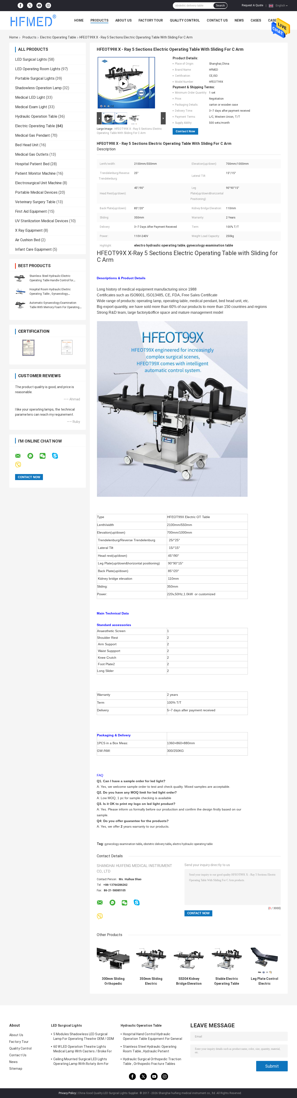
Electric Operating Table (58, 37)
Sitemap (15, 1068)
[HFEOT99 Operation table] (123, 83)
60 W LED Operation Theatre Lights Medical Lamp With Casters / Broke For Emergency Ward (82, 1049)
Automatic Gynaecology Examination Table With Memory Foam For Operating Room (54, 307)
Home (79, 20)
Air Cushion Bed (27, 240)
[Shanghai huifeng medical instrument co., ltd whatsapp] (33, 456)
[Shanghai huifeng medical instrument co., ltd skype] (58, 455)
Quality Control (185, 20)
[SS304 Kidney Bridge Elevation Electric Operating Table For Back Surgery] (188, 958)
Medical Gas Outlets (31, 154)
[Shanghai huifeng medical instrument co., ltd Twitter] (29, 5)
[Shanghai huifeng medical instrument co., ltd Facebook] (20, 6)
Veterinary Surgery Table (35, 202)
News (239, 20)
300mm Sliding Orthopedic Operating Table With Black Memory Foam (113, 981)
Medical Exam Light (31, 107)
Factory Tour (151, 20)
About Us (123, 20)
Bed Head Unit (27, 145)
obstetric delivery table (157, 844)
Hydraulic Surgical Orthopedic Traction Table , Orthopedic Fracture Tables (152, 1061)
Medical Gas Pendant (32, 135)
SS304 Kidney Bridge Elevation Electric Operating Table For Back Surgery (188, 981)
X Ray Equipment (29, 230)
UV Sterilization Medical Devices (41, 221)
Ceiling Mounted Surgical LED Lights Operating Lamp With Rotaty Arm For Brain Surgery (81, 1062)
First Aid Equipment (31, 211)
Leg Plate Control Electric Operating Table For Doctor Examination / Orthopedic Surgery (264, 981)
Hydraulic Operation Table (36, 116)
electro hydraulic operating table (193, 844)
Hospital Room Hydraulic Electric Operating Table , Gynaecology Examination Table (50, 294)
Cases (256, 20)
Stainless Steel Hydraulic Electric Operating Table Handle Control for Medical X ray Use (51, 280)
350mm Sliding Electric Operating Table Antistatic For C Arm (151, 981)
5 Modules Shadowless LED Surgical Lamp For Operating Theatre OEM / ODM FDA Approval (83, 1037)
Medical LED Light (30, 97)
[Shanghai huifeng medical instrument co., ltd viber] (21, 464)
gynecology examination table (123, 844)
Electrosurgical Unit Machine (38, 183)
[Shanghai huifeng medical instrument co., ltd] (34, 20)
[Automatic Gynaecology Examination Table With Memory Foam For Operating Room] (19, 304)
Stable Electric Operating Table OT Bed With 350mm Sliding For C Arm (226, 981)
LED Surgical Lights (31, 59)
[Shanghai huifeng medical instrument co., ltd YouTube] (39, 6)
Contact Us (217, 20)
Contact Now (185, 131)
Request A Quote (252, 5)
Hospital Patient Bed (32, 164)
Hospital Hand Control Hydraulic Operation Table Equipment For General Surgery (152, 1037)
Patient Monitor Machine (35, 173)
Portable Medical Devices (36, 192)
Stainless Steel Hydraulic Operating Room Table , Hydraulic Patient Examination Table (150, 1049)
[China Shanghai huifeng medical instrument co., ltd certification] (28, 347)
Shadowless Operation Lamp (38, 88)
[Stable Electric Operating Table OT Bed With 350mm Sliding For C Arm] (226, 958)
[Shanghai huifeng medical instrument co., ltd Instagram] (48, 6)
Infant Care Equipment (33, 249)
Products (99, 20)
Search (220, 5)
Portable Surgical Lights (35, 78)
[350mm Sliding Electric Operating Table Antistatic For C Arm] (151, 958)
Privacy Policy (67, 1093)
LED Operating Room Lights (37, 69)
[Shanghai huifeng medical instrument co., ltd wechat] (45, 456)
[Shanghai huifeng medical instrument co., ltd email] (21, 456)
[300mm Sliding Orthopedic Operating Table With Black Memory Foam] (113, 958)
